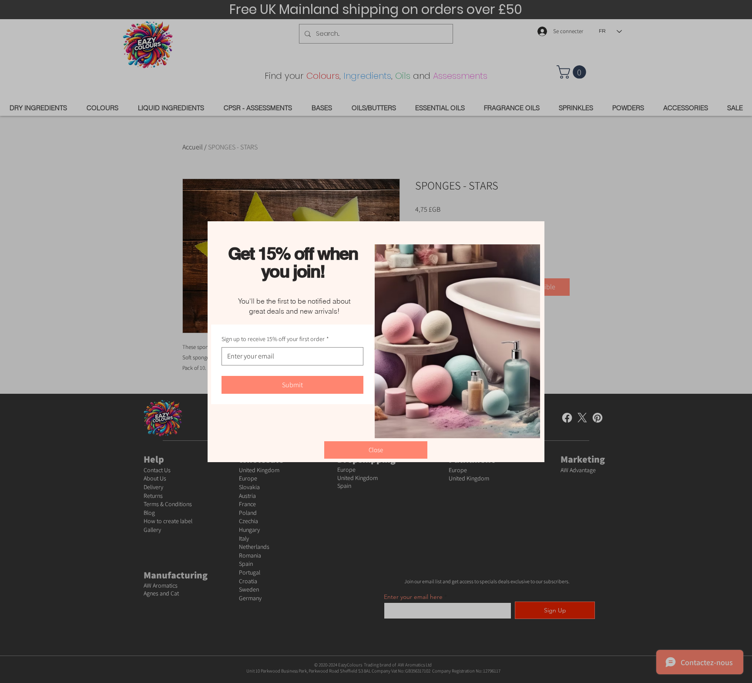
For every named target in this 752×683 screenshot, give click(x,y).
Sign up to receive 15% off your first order (275, 339)
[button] (375, 450)
